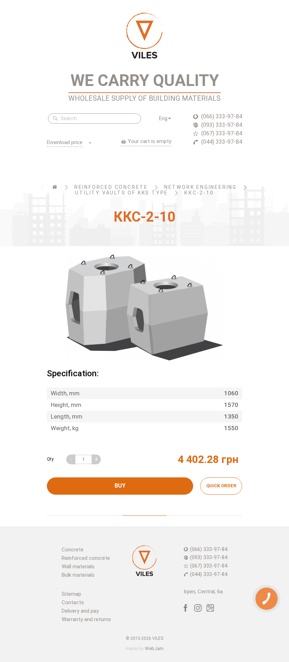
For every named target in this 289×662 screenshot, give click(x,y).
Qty (50, 459)
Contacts (73, 602)
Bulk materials (78, 575)
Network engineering (200, 187)
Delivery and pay (80, 611)
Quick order (221, 485)
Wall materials (78, 566)
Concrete (73, 549)
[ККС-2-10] (144, 307)
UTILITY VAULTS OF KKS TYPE (121, 193)
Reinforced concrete (111, 187)
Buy (120, 485)
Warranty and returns (86, 619)
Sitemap (71, 594)
